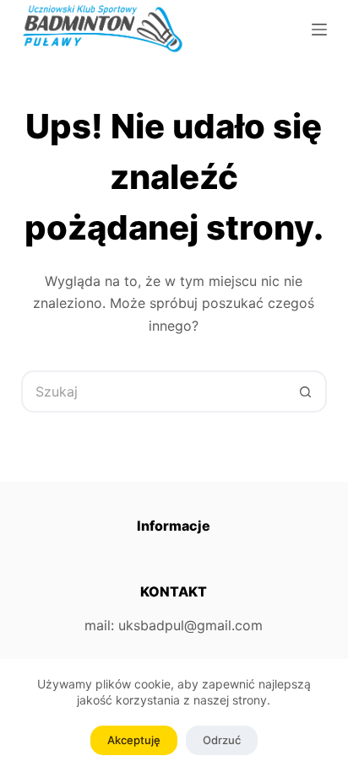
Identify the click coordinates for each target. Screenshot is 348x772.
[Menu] (319, 29)
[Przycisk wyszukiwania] (306, 391)
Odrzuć (222, 740)
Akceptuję (133, 740)
